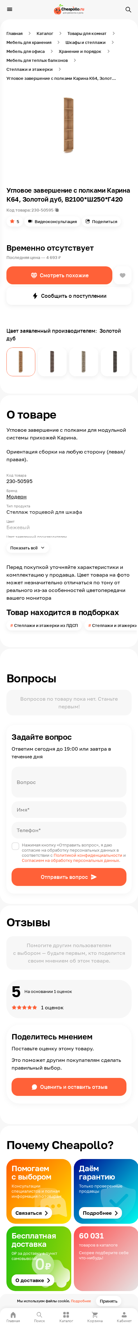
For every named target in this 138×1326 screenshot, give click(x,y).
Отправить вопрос (64, 877)
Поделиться (104, 221)
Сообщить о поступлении (74, 296)
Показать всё (24, 547)
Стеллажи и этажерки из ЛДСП (46, 625)
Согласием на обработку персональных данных (70, 860)
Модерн (16, 496)
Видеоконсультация (56, 221)
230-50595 (42, 210)
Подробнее (81, 1301)
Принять (108, 1301)
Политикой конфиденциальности (88, 855)
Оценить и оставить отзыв (74, 1087)
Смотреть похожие (64, 275)
